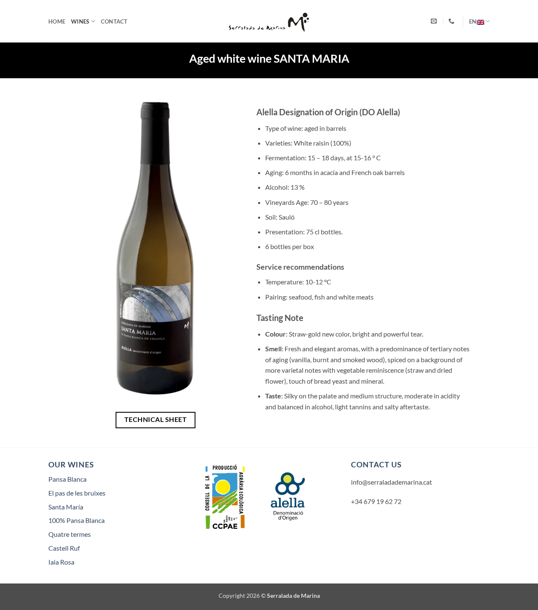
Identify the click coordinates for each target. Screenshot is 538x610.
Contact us (376, 464)
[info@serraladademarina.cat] (435, 21)
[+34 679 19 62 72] (452, 21)
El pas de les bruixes (76, 493)
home (56, 21)
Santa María (65, 507)
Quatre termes (69, 534)
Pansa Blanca (67, 479)
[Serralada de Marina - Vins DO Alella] (269, 21)
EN (473, 21)
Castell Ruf (64, 548)
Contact (114, 21)
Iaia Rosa (61, 562)
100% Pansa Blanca (76, 520)
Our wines (71, 464)
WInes (80, 21)
